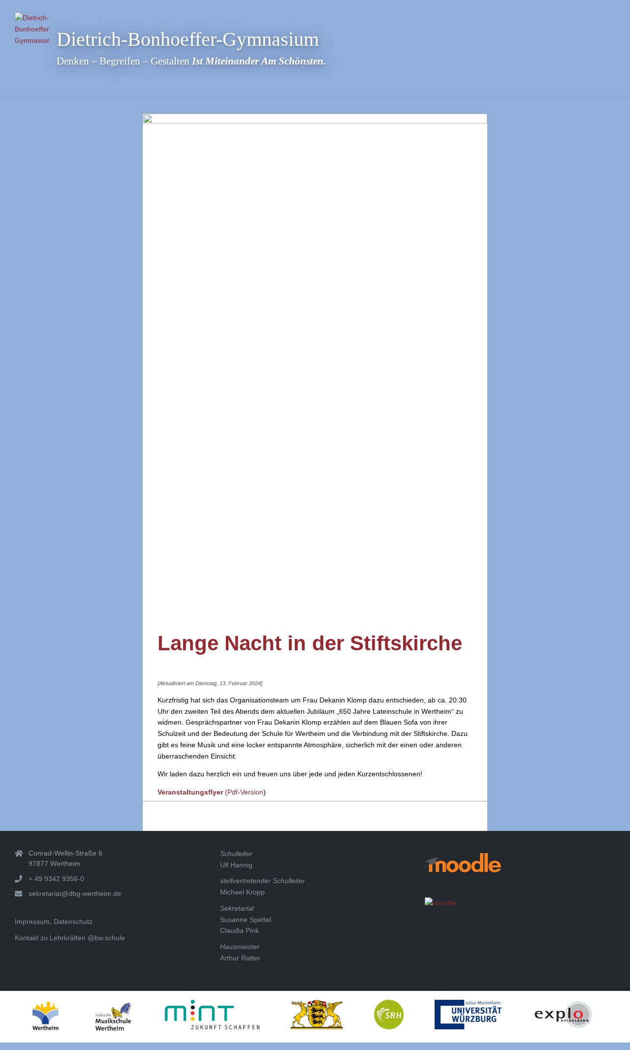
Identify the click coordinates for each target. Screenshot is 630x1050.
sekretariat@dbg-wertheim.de (75, 893)
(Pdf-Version (243, 792)
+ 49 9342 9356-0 (56, 879)
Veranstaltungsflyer (190, 792)
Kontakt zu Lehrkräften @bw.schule (70, 938)
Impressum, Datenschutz (54, 921)
